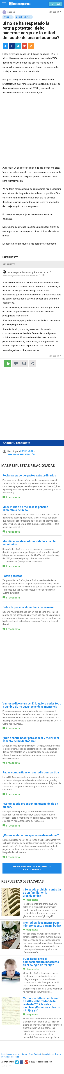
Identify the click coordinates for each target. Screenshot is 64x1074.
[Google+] (26, 1062)
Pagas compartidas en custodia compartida (30, 772)
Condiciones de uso (52, 1054)
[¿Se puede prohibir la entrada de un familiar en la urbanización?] (32, 902)
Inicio (3, 1054)
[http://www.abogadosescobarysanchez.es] (39, 275)
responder (26, 451)
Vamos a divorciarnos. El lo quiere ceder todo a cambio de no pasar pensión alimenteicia (31, 705)
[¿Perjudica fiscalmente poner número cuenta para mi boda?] (32, 938)
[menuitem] (12, 46)
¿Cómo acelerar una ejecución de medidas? (30, 835)
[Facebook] (21, 1062)
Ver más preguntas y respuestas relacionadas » (32, 868)
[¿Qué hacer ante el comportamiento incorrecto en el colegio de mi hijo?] (32, 975)
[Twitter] (16, 1062)
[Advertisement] (32, 131)
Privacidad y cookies (10, 1057)
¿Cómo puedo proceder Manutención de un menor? (30, 805)
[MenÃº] (4, 4)
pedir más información (21, 454)
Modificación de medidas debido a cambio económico (29, 543)
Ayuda (24, 1054)
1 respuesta (13, 497)
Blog (31, 1054)
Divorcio (7, 17)
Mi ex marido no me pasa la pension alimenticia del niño (25, 508)
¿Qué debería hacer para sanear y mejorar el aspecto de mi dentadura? (30, 739)
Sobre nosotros (14, 1054)
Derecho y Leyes (23, 17)
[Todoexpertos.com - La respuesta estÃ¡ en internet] (20, 3)
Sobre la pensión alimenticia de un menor (29, 607)
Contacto (38, 1054)
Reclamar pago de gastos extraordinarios (29, 475)
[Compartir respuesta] (32, 363)
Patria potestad (12, 575)
